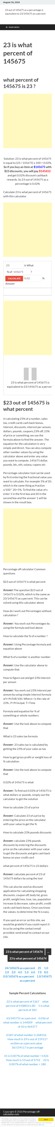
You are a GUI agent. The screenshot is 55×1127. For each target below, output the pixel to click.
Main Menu (14, 27)
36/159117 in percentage (27, 1047)
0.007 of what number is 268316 (26, 1035)
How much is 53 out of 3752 (23, 1060)
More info (41, 1125)
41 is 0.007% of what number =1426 (26, 1055)
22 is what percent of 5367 (23, 1001)
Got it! (46, 1119)
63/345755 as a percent (21, 1018)
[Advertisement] (27, 121)
